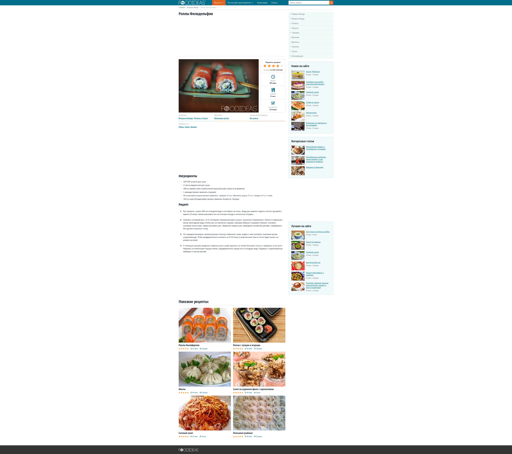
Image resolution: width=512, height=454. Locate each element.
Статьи (274, 3)
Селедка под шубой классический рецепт (315, 83)
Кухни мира (262, 3)
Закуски (295, 28)
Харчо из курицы (313, 242)
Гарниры (295, 33)
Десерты (295, 42)
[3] (273, 65)
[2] (269, 65)
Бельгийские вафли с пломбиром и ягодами (316, 148)
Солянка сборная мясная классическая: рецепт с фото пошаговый (317, 285)
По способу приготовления (239, 3)
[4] (277, 65)
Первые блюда (298, 14)
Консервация (297, 56)
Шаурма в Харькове (314, 167)
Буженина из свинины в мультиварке (316, 124)
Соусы (294, 51)
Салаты (295, 23)
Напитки (295, 47)
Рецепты (218, 3)
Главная (182, 7)
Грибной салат (312, 92)
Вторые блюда (192, 7)
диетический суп (313, 262)
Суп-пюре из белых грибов (317, 232)
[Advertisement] (232, 36)
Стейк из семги (312, 102)
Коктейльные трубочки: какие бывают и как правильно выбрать (316, 159)
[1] (265, 65)
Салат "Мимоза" (313, 72)
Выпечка (295, 37)
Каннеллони (311, 113)
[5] (282, 65)
